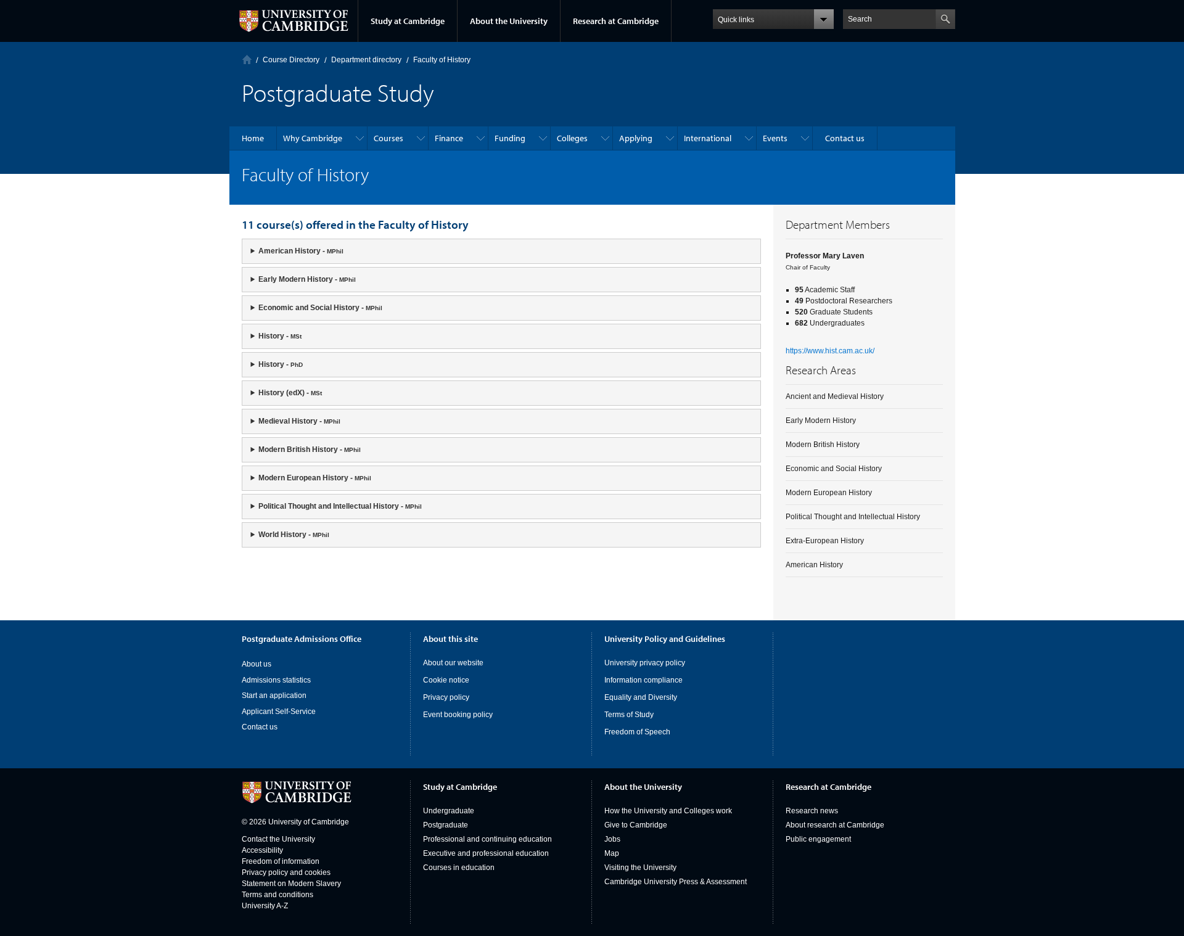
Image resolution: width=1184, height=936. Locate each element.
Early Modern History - (307, 279)
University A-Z (265, 905)
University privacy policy (644, 663)
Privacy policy (446, 697)
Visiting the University (640, 867)
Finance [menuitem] (449, 138)
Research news (812, 811)
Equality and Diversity (640, 697)
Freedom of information (280, 861)
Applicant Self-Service (279, 711)
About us (256, 664)
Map (611, 853)
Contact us (260, 727)
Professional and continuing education (487, 839)
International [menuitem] (707, 138)
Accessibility (262, 850)
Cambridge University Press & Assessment (675, 881)
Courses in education (459, 867)
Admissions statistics (276, 680)
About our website (453, 663)
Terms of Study (629, 714)
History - (280, 336)
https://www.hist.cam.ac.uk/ (830, 351)
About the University (509, 21)
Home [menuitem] (253, 138)
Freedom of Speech (637, 732)
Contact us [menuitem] (845, 138)
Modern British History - (309, 449)
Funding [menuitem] (510, 138)
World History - (293, 534)
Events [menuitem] (775, 138)
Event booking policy (458, 714)
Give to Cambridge (635, 825)
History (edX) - (290, 392)
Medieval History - (299, 421)
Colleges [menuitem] (572, 138)
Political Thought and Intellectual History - (340, 506)
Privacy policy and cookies (286, 872)
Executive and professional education (486, 853)
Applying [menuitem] (635, 138)
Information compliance (643, 680)
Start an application (274, 695)
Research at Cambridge (616, 21)
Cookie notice (446, 680)
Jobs (612, 839)
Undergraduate (448, 811)
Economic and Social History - (320, 307)
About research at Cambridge (835, 825)
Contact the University (278, 839)
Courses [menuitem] (388, 138)
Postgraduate (445, 825)
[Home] (247, 59)
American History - (300, 251)
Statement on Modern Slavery (291, 883)
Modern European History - (314, 478)
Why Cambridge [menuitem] (312, 138)
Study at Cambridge (408, 21)
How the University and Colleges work (668, 811)
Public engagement (818, 839)
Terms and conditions (277, 894)
